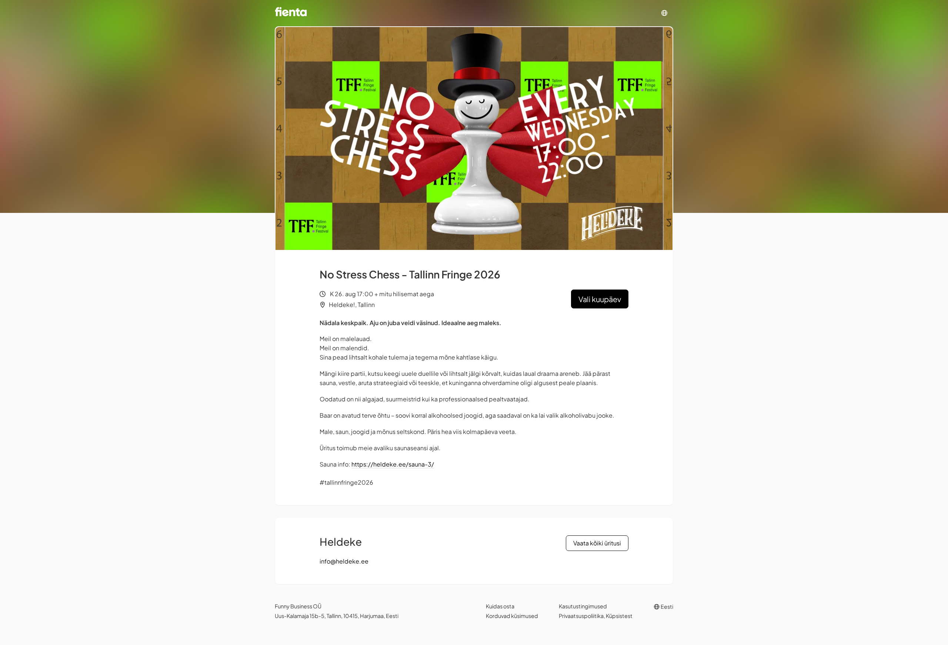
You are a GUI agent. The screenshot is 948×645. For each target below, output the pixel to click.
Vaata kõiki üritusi (597, 543)
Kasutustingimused (583, 606)
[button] (664, 13)
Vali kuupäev (599, 299)
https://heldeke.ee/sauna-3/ (392, 464)
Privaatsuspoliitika (581, 615)
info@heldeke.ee (344, 561)
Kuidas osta (500, 606)
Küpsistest (619, 615)
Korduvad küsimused (512, 615)
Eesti (666, 606)
